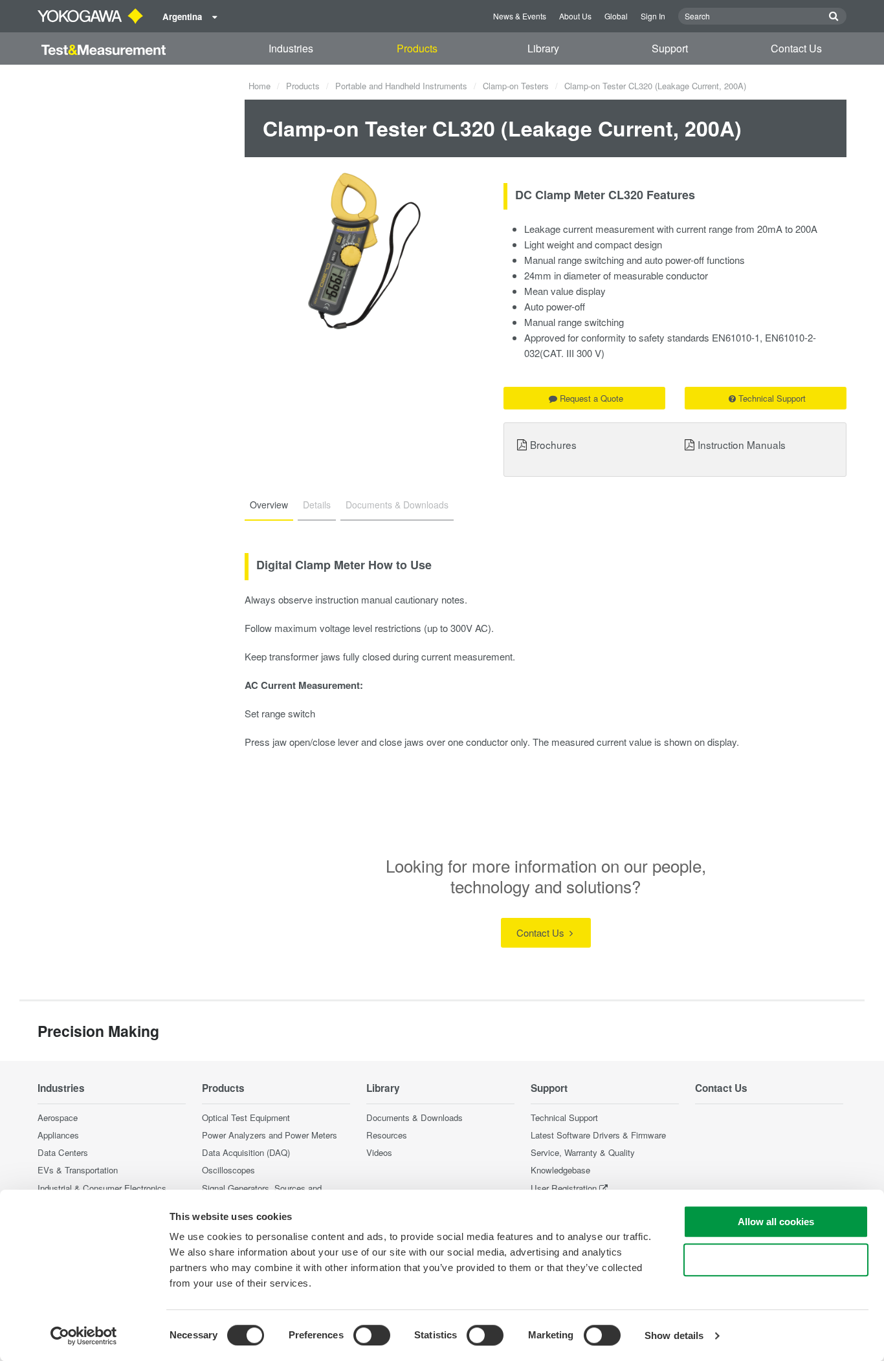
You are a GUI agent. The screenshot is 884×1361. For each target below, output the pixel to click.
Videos (379, 1152)
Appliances (58, 1135)
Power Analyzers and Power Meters (269, 1135)
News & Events (519, 15)
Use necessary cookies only (776, 1259)
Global (616, 15)
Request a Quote (591, 398)
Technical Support (772, 398)
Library (543, 48)
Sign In (653, 15)
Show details (674, 1335)
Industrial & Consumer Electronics (102, 1188)
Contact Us (796, 48)
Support (670, 48)
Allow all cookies (776, 1221)
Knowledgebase (560, 1170)
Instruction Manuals (742, 444)
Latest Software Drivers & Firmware (598, 1135)
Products (417, 48)
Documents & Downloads (414, 1117)
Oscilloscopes (228, 1170)
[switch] (371, 1335)
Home (260, 86)
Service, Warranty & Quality (583, 1152)
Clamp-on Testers (516, 86)
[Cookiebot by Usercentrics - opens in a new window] (83, 1335)
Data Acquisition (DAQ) (246, 1152)
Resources (386, 1135)
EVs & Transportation (78, 1170)
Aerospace (58, 1117)
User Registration (564, 1188)
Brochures (553, 444)
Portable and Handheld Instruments (401, 86)
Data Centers (63, 1152)
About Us (575, 15)
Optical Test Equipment (246, 1117)
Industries (291, 48)
